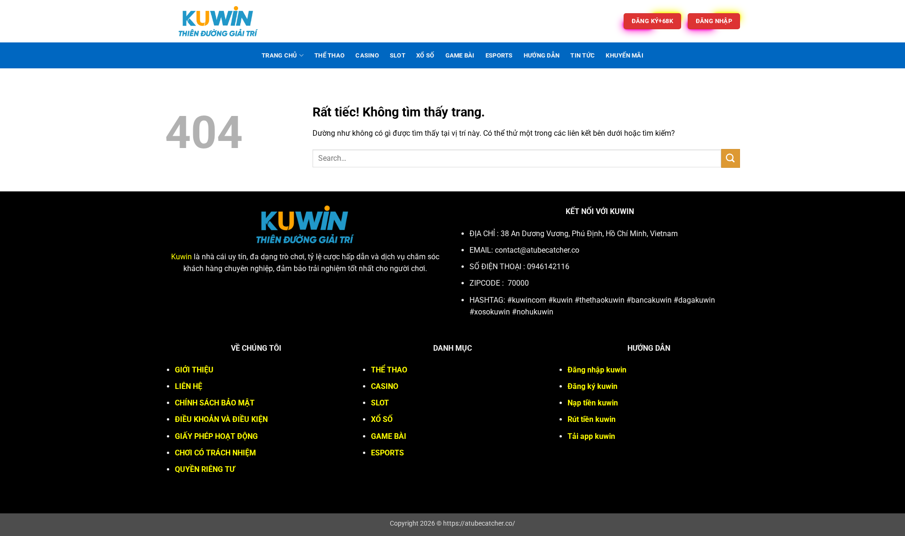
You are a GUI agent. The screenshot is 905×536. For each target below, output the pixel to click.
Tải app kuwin (591, 436)
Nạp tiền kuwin (593, 402)
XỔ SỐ (425, 55)
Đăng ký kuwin (592, 386)
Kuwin (181, 256)
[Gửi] (730, 158)
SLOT (397, 55)
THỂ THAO (329, 55)
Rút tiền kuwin (592, 419)
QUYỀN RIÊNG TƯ (205, 469)
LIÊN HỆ (188, 386)
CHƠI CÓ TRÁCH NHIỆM (215, 452)
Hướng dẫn (541, 55)
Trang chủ (279, 55)
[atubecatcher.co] (218, 21)
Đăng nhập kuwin (597, 369)
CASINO (367, 55)
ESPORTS (499, 55)
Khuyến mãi (624, 55)
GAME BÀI (460, 55)
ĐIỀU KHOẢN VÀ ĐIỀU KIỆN (221, 419)
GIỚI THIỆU (194, 369)
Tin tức (582, 55)
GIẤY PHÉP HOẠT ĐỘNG (216, 436)
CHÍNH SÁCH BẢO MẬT (215, 402)
